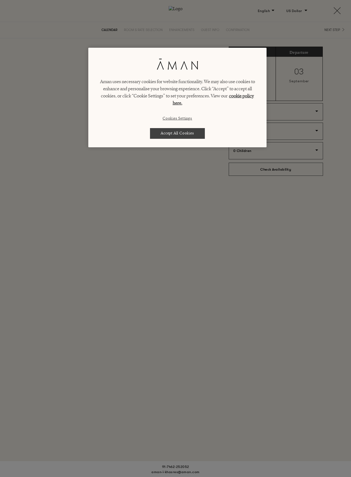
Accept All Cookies (177, 133)
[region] (177, 97)
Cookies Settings (177, 118)
